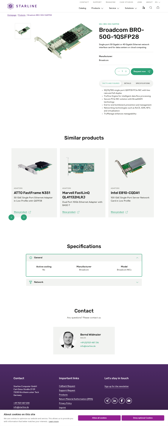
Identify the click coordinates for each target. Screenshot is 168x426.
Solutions (129, 8)
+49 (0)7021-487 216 (89, 343)
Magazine (111, 2)
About (149, 2)
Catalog (82, 8)
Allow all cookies (99, 418)
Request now (140, 72)
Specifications (143, 83)
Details (127, 83)
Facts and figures (110, 83)
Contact (84, 2)
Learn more (54, 421)
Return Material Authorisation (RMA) (76, 399)
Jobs (139, 2)
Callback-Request (67, 386)
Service (112, 8)
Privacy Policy (65, 403)
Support (97, 2)
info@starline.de (88, 346)
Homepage (11, 15)
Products (96, 8)
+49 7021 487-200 (22, 403)
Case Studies (126, 2)
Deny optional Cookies (143, 418)
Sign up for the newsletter (117, 387)
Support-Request (67, 391)
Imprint (62, 408)
